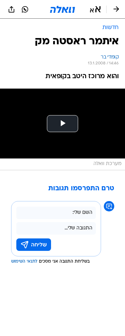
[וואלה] (62, 9)
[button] (95, 9)
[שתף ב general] (11, 9)
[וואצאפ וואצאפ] (25, 9)
